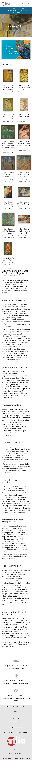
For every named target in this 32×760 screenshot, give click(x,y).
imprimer (16, 725)
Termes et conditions (16, 722)
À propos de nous (16, 716)
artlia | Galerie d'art (15, 707)
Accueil (15, 22)
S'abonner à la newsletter (15, 733)
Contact (16, 719)
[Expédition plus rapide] (16, 661)
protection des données (16, 728)
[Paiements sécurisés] (16, 676)
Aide (15, 711)
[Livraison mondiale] (16, 691)
